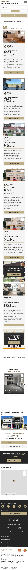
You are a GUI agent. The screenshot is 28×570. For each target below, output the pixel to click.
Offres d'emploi (5, 536)
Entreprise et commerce (7, 542)
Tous (2, 10)
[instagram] (14, 506)
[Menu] (25, 2)
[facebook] (2, 506)
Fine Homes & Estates (6, 546)
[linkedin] (19, 506)
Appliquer (14, 15)
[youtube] (25, 506)
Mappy (14, 494)
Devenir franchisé (5, 539)
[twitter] (8, 506)
